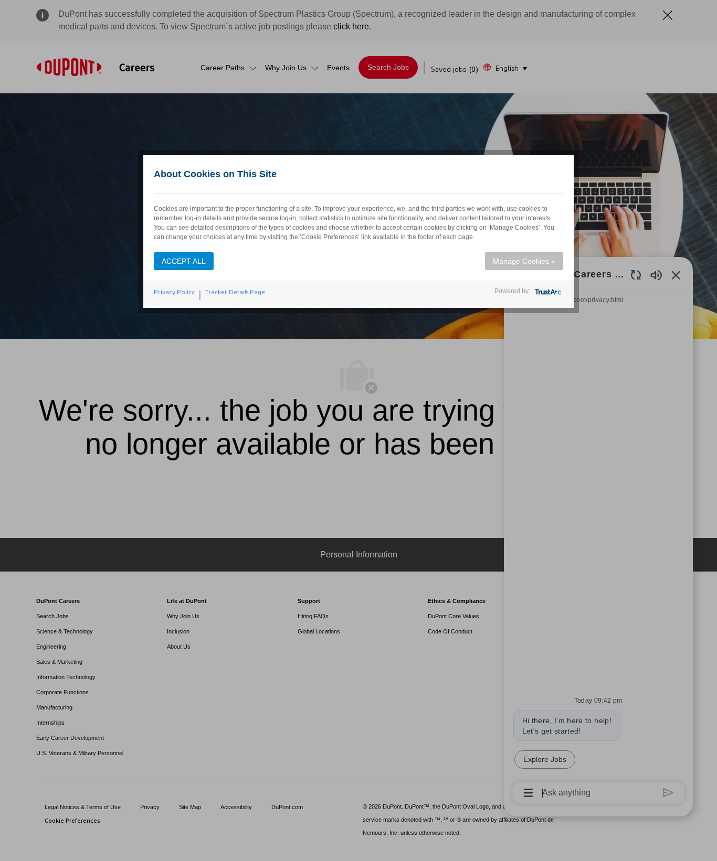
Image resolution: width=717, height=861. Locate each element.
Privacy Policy (174, 292)
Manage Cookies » (524, 261)
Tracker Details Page (235, 292)
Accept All (184, 261)
